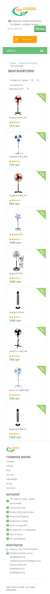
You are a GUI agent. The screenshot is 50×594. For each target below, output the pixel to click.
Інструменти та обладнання (23, 529)
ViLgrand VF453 (15, 276)
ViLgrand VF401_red (16, 120)
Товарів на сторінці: (19, 80)
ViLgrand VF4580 (15, 315)
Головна (10, 461)
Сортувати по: (16, 85)
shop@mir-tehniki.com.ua (21, 553)
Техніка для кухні (18, 507)
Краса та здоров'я (18, 525)
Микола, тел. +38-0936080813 (24, 549)
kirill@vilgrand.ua (17, 568)
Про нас (10, 474)
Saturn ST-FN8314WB (18, 393)
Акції (8, 470)
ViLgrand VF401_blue (17, 159)
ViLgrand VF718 (15, 237)
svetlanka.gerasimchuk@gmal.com (25, 560)
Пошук (40, 28)
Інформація (11, 479)
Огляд (9, 483)
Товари (12, 63)
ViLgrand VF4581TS (16, 432)
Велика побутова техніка (22, 512)
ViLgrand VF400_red (16, 198)
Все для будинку (17, 538)
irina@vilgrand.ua (17, 572)
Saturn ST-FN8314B (17, 354)
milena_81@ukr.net (18, 564)
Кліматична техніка (28, 63)
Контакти (10, 488)
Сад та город (16, 534)
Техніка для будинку (19, 516)
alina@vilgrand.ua (17, 557)
